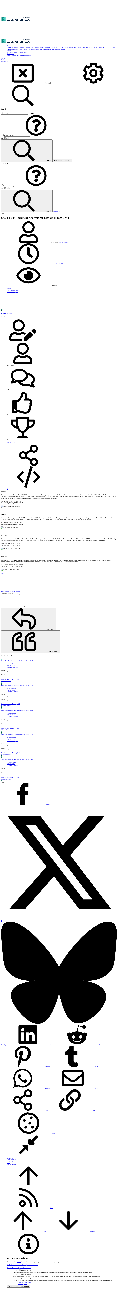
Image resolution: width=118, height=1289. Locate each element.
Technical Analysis (12, 667)
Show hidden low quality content (10, 591)
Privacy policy (11, 1161)
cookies (19, 1262)
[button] (36, 135)
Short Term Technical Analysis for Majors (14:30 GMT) (17, 710)
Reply (3, 573)
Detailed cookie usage (24, 1282)
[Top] (28, 1186)
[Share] (28, 465)
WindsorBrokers (63, 242)
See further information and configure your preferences (22, 1265)
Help (8, 1163)
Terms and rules (11, 1159)
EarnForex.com (11, 1164)
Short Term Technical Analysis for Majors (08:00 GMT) (17, 661)
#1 (7, 489)
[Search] (93, 83)
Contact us (10, 1158)
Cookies (52, 1133)
